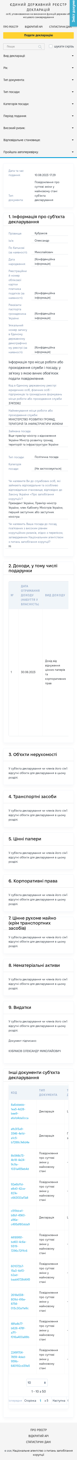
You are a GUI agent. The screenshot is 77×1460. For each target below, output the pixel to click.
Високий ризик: (14, 128)
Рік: (5, 68)
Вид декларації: (14, 56)
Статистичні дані (60, 26)
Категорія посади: (16, 104)
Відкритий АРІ (34, 26)
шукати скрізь (64, 46)
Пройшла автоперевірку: (20, 152)
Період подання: (15, 116)
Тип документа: (14, 80)
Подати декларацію (38, 35)
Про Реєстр (10, 26)
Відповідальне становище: (21, 140)
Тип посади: (11, 92)
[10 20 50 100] (37, 1383)
